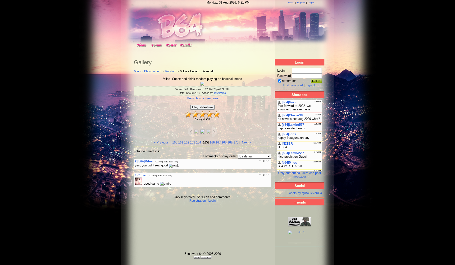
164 (198, 142)
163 (192, 142)
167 (218, 142)
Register (300, 2)
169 (230, 142)
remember (289, 81)
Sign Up (310, 85)
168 (224, 142)
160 (174, 142)
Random (170, 71)
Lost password (293, 85)
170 (235, 142)
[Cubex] (139, 183)
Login (311, 2)
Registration (197, 200)
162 (186, 142)
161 (180, 142)
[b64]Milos (220, 92)
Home (291, 2)
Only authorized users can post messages (299, 174)
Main (137, 71)
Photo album (152, 71)
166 (212, 142)
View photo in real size (202, 98)
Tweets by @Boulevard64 (304, 193)
